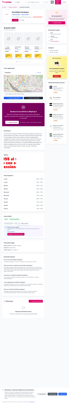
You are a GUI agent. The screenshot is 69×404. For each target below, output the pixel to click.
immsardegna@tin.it (54, 41)
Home (5, 7)
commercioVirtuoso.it (8, 58)
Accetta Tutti (62, 394)
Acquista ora (8, 55)
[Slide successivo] (41, 46)
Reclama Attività (13, 122)
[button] (23, 83)
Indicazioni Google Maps (14, 98)
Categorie (9, 2)
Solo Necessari (52, 394)
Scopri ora (56, 76)
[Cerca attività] (52, 2)
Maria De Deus (8, 49)
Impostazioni (42, 394)
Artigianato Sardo (28, 49)
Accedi (64, 2)
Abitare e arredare (13, 7)
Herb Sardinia (17, 49)
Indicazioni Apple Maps (34, 98)
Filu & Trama (37, 49)
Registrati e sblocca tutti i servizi (15, 234)
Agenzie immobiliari (16, 14)
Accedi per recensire (36, 301)
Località (18, 2)
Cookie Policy (32, 401)
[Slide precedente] (5, 46)
